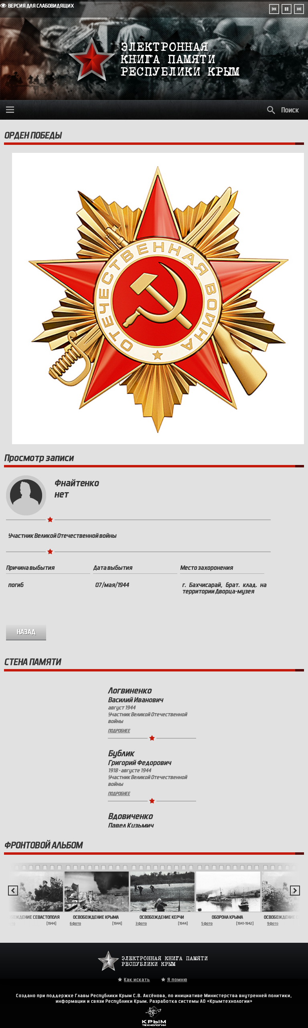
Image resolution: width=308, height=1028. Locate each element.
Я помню (177, 979)
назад (26, 632)
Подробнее (119, 730)
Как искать (137, 979)
